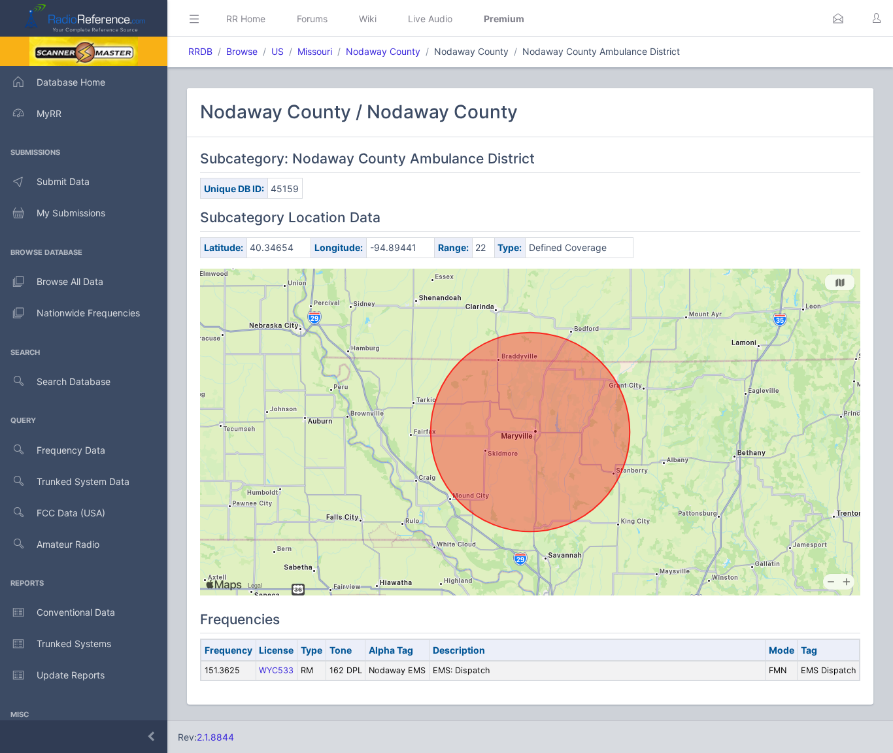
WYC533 (276, 670)
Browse (242, 51)
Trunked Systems (74, 643)
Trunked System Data (83, 481)
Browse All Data (70, 281)
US (277, 51)
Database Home (71, 82)
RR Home (245, 18)
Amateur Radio (68, 544)
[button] (838, 18)
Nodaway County (383, 51)
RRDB (200, 51)
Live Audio (430, 18)
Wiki (368, 18)
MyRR (49, 113)
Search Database (73, 381)
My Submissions (71, 212)
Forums (312, 18)
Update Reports (71, 674)
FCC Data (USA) (71, 512)
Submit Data (63, 181)
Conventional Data (76, 612)
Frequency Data (71, 450)
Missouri (314, 51)
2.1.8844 (215, 737)
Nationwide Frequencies (88, 312)
